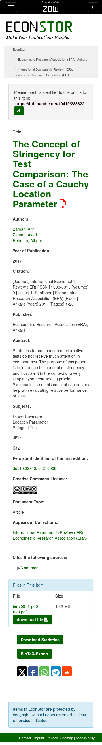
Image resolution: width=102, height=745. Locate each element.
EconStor (19, 49)
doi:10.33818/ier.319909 (34, 468)
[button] (22, 671)
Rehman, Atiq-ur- (28, 240)
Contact (25, 737)
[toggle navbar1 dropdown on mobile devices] (11, 7)
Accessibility (85, 737)
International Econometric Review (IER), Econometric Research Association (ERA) (50, 535)
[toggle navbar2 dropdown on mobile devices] (93, 7)
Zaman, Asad (25, 235)
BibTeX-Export (34, 654)
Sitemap (66, 737)
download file (30, 619)
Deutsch (90, 742)
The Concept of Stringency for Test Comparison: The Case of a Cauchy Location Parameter (51, 173)
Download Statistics (40, 639)
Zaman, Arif (23, 229)
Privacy (52, 737)
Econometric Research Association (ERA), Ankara (52, 59)
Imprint (38, 737)
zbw (51, 9)
